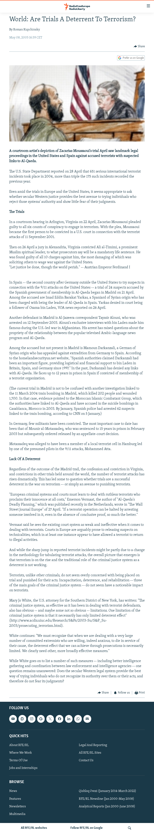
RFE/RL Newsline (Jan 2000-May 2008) (106, 799)
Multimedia (17, 814)
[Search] (130, 828)
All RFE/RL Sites (90, 752)
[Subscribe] (87, 719)
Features (15, 799)
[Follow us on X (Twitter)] (50, 719)
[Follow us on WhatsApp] (78, 719)
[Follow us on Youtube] (13, 719)
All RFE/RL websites (34, 828)
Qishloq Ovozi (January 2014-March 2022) (107, 791)
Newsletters (17, 806)
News (13, 791)
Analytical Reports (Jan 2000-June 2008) (107, 806)
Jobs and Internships (23, 768)
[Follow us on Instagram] (31, 719)
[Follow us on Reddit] (22, 719)
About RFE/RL (19, 745)
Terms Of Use (18, 760)
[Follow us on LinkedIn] (69, 719)
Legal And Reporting (93, 745)
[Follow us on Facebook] (59, 719)
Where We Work (20, 752)
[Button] (139, 46)
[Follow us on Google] (41, 719)
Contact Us (86, 760)
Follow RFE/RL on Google (86, 828)
